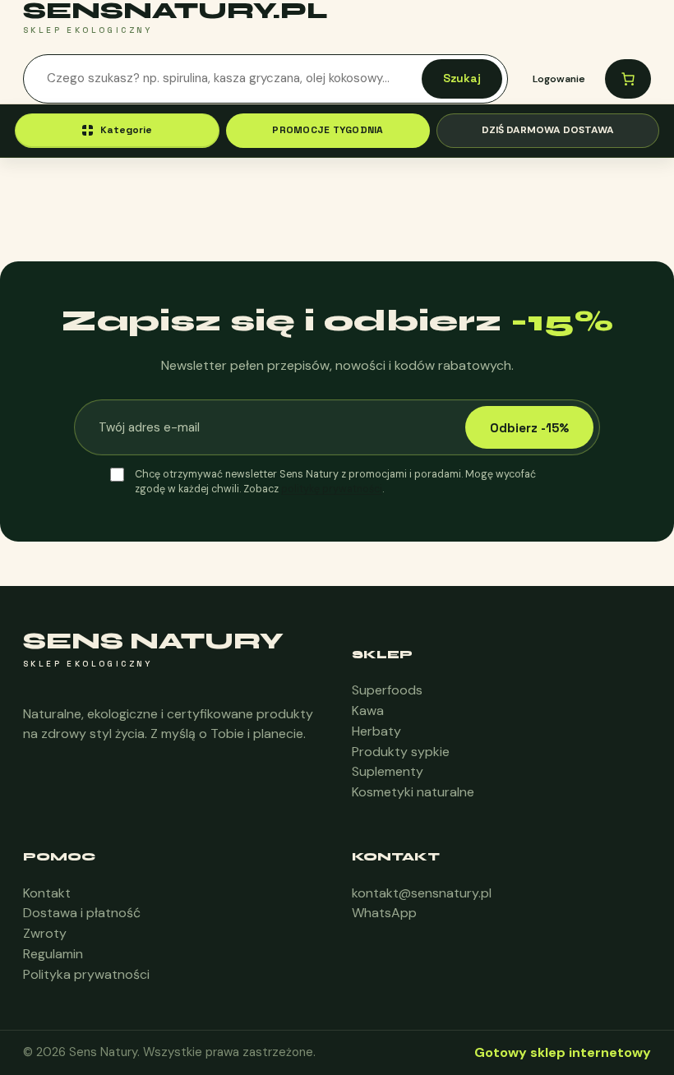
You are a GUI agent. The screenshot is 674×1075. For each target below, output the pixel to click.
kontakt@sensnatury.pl (422, 893)
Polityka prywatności (86, 974)
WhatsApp (384, 912)
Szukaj (462, 78)
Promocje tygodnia (327, 129)
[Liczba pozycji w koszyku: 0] (628, 79)
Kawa (368, 710)
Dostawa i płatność (82, 912)
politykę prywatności (331, 489)
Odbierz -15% (529, 428)
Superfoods (387, 690)
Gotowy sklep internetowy (562, 1052)
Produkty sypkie (401, 751)
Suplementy (387, 771)
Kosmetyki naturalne (413, 791)
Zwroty (45, 933)
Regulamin (53, 953)
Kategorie (126, 129)
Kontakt (47, 893)
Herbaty (376, 731)
